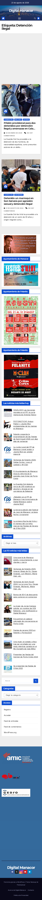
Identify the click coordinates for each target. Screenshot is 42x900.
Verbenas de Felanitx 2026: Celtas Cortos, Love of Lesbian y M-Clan (24, 462)
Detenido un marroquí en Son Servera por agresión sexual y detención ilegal (18, 201)
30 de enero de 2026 (14, 133)
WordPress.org (10, 732)
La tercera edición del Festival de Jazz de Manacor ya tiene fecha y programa (25, 512)
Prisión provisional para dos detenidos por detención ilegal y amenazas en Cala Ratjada (19, 127)
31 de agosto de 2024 (15, 208)
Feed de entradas (11, 721)
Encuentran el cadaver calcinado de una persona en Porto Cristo (25, 621)
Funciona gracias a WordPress (14, 882)
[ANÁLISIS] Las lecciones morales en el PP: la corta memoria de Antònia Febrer (24, 412)
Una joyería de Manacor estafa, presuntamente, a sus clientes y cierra (25, 559)
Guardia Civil (8, 119)
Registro (7, 710)
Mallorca (18, 119)
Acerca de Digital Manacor (17, 890)
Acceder (7, 715)
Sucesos (26, 119)
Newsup (33, 882)
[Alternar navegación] (19, 18)
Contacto (31, 890)
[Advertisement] (21, 56)
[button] (35, 18)
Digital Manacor (21, 11)
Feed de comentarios (12, 727)
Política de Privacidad (21, 895)
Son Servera (19, 194)
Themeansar (21, 885)
